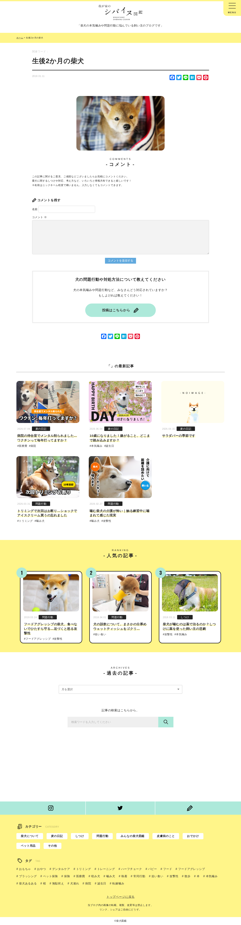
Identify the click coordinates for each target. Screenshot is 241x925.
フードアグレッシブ (38, 638)
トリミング (26, 520)
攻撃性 (107, 520)
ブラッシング (28, 876)
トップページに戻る (120, 897)
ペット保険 (50, 876)
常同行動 (139, 876)
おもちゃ (25, 868)
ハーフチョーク (131, 868)
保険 (67, 876)
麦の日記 (41, 428)
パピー (152, 868)
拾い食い (100, 634)
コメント (39, 217)
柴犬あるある (28, 883)
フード (167, 868)
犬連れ (74, 883)
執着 (124, 876)
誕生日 (110, 445)
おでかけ (193, 835)
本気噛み (96, 445)
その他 (52, 845)
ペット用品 (28, 845)
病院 (33, 445)
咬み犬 (95, 876)
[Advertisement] (120, 766)
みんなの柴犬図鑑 (132, 835)
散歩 (188, 876)
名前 (35, 209)
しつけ (185, 617)
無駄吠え (58, 883)
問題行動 (41, 503)
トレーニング (106, 868)
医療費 (23, 445)
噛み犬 (40, 520)
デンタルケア (61, 868)
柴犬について (30, 835)
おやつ (41, 868)
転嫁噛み (118, 883)
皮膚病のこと (166, 835)
